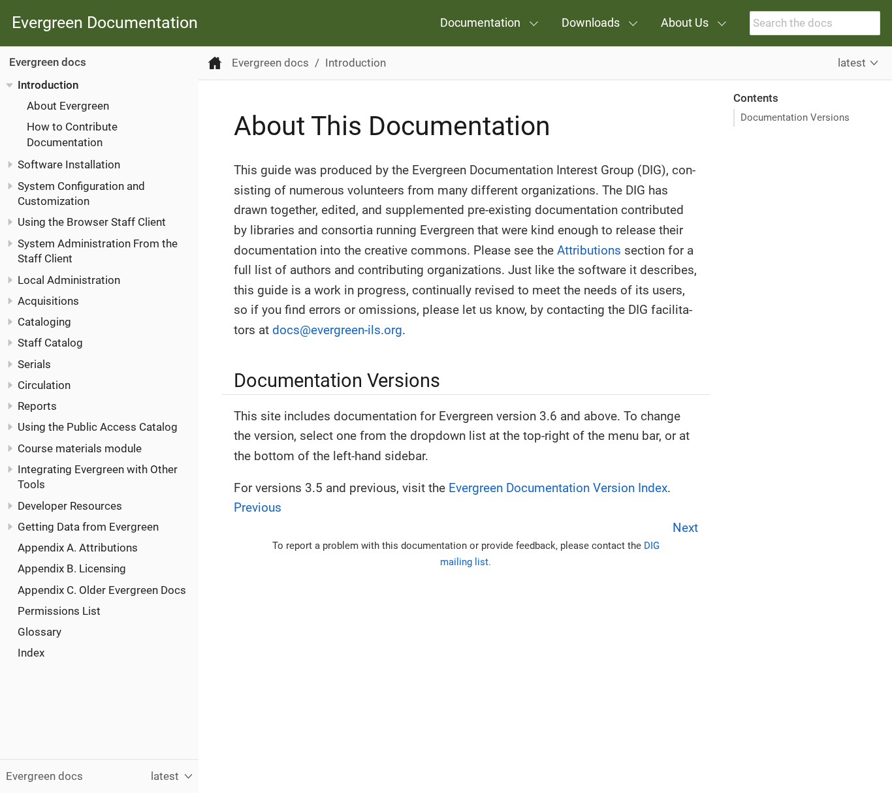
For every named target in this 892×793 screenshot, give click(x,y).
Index (31, 652)
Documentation (480, 22)
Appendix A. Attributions (78, 547)
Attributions (589, 250)
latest (852, 62)
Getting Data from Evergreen (88, 526)
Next (685, 527)
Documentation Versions (795, 117)
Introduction (48, 84)
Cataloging (44, 321)
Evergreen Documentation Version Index (558, 487)
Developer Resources (70, 505)
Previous (257, 507)
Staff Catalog (50, 342)
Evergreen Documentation (105, 23)
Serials (34, 363)
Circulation (44, 385)
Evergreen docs (47, 62)
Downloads (591, 22)
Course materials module (80, 447)
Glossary (39, 631)
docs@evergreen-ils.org (337, 329)
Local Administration (69, 279)
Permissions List (59, 610)
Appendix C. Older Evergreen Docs (102, 589)
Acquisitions (48, 300)
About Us (685, 22)
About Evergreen (68, 105)
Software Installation (69, 164)
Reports (37, 405)
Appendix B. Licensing (72, 568)
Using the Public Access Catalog (98, 426)
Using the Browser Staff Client (92, 221)
